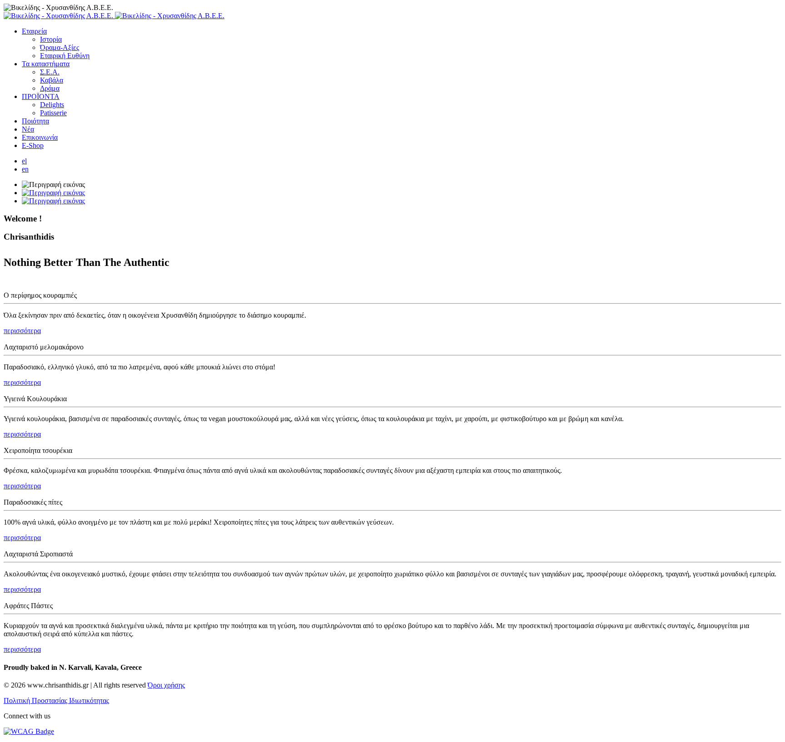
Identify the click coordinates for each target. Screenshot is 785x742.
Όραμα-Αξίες (59, 47)
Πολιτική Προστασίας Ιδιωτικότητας (56, 700)
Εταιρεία (34, 31)
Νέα (28, 129)
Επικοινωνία (40, 137)
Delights (52, 104)
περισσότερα (22, 330)
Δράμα (50, 88)
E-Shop (33, 145)
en (25, 169)
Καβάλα (51, 80)
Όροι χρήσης (166, 685)
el (24, 161)
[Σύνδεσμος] (114, 16)
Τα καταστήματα (46, 64)
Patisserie (53, 113)
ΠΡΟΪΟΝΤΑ (41, 96)
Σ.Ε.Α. (50, 72)
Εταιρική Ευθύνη (64, 55)
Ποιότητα (35, 121)
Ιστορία (51, 39)
